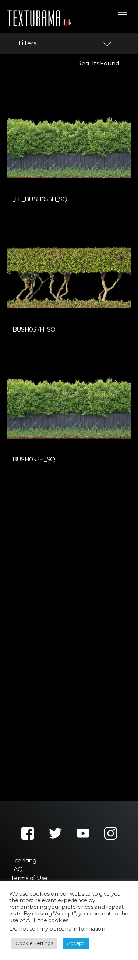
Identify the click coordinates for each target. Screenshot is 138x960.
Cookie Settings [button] (34, 943)
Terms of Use (28, 878)
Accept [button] (75, 943)
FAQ (16, 869)
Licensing (23, 860)
